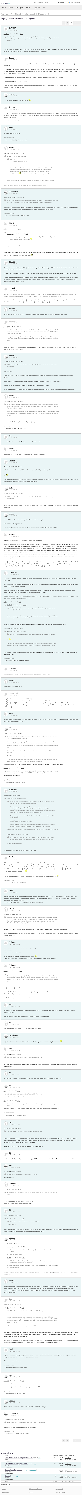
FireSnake (12, 942)
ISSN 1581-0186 (60, 1492)
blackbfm (9, 156)
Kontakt (31, 1492)
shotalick (67, 1476)
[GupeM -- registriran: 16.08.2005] (6, 148)
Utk (10, 1023)
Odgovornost (59, 1489)
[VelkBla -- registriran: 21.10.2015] (6, 909)
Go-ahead (12, 309)
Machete (11, 396)
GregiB (6, 1459)
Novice (4, 8)
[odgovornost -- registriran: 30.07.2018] (6, 694)
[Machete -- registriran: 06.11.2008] (6, 396)
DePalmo (12, 534)
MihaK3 (11, 223)
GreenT (11, 58)
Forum (11, 8)
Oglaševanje (5, 1492)
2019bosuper (10, 234)
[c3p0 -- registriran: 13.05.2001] (6, 1005)
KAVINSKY (12, 28)
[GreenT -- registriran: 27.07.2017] (6, 59)
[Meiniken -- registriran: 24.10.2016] (6, 858)
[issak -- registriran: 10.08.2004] (6, 1049)
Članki (28, 8)
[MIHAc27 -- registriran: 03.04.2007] (6, 263)
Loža (11, 1461)
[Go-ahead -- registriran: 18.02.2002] (6, 309)
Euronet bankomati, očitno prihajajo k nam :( (19, 1458)
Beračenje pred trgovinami (13, 1470)
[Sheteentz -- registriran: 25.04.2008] (6, 669)
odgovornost (13, 693)
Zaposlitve (37, 8)
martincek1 (7, 1477)
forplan (11, 514)
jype (10, 728)
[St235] (6, 489)
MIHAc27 (12, 262)
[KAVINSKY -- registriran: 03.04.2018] (6, 29)
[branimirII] (6, 1239)
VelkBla (11, 909)
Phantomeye (13, 572)
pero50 (11, 890)
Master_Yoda (8, 1471)
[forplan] (6, 515)
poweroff (12, 288)
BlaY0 (11, 1349)
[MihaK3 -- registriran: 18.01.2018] (6, 224)
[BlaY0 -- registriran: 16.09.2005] (6, 1350)
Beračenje (8, 1476)
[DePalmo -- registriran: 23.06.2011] (6, 535)
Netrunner (12, 107)
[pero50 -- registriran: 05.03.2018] (6, 891)
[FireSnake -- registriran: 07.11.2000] (6, 943)
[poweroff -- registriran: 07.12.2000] (6, 289)
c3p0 (10, 1004)
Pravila (4, 1489)
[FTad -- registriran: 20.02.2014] (6, 1300)
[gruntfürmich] (6, 192)
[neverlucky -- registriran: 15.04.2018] (6, 322)
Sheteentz (12, 668)
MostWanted (7, 153)
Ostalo (45, 8)
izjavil (21, 34)
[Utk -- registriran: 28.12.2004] (6, 1024)
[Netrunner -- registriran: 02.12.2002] (6, 108)
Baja (10, 436)
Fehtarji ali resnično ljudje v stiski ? (16, 1464)
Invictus (11, 94)
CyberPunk (68, 1458)
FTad (10, 1299)
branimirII (12, 1238)
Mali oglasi (19, 8)
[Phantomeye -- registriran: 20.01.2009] (6, 573)
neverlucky (6, 34)
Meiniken (12, 857)
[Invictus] (6, 95)
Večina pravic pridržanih (35, 1489)
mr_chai (7, 1465)
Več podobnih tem (6, 1484)
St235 (5, 229)
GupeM (11, 147)
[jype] (6, 729)
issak (10, 1048)
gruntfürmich (13, 192)
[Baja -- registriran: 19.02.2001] (6, 437)
